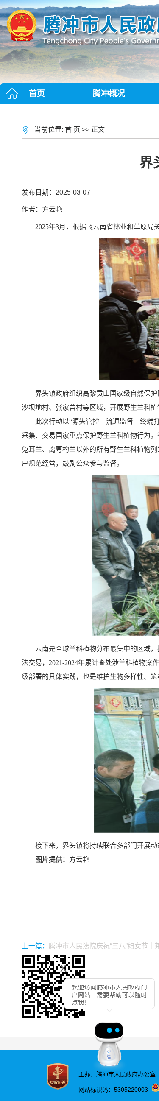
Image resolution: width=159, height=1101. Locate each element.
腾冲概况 (109, 93)
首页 (37, 93)
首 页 (72, 129)
